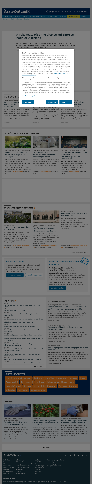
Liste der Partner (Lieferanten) (31, 96)
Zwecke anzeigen (28, 102)
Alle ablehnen (52, 102)
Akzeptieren (65, 102)
